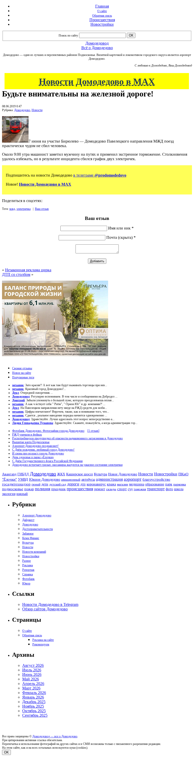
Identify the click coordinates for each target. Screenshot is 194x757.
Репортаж (28, 570)
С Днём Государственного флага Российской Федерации (47, 461)
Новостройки (102, 24)
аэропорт (132, 479)
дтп (83, 484)
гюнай (36, 484)
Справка (27, 574)
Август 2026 (33, 665)
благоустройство (156, 479)
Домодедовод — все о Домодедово (54, 736)
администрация (109, 479)
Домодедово (22, 110)
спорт (122, 489)
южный (22, 494)
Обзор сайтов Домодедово (45, 609)
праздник (58, 489)
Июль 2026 (31, 670)
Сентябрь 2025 (34, 715)
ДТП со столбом (16, 274)
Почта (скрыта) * (121, 237)
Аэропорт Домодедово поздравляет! (35, 446)
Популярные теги (23, 377)
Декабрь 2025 (33, 702)
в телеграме (99, 175)
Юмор (26, 583)
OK (6, 752)
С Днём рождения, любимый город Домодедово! (43, 449)
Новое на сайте (21, 373)
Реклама (27, 565)
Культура (100, 474)
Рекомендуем (40, 644)
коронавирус (96, 484)
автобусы (88, 479)
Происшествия (102, 20)
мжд (12, 209)
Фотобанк (28, 579)
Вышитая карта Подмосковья (31, 442)
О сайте (102, 11)
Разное (26, 561)
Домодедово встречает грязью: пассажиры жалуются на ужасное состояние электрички (67, 465)
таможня (140, 489)
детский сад (57, 484)
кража (111, 484)
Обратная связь (102, 15)
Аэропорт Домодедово (36, 515)
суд (130, 489)
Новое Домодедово (122, 474)
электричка (23, 209)
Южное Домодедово (44, 479)
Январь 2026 (33, 697)
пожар (29, 489)
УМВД (23, 479)
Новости (37, 110)
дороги (73, 484)
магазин (122, 484)
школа (178, 489)
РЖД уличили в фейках (27, 434)
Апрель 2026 (33, 683)
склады (111, 489)
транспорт (156, 489)
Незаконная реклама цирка (28, 270)
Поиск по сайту (68, 35)
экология (8, 494)
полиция (42, 488)
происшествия (80, 488)
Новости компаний (34, 551)
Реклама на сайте (43, 640)
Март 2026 (31, 688)
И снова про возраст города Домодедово (38, 453)
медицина (136, 484)
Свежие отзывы (22, 368)
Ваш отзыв (42, 209)
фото (169, 489)
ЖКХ (61, 474)
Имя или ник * (121, 228)
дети (44, 484)
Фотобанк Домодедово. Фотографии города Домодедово (48, 431)
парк (168, 484)
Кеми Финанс (30, 538)
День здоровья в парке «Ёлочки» (33, 457)
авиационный (70, 479)
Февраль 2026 (34, 692)
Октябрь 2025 (34, 711)
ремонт (99, 489)
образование (154, 484)
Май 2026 (30, 679)
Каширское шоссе (79, 474)
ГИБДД (23, 474)
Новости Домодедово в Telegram (50, 604)
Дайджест (28, 520)
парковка (179, 484)
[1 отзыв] (93, 431)
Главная (102, 6)
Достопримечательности (37, 529)
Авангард (9, 474)
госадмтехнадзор (16, 484)
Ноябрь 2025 (33, 706)
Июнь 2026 (31, 674)
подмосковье (12, 489)
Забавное (28, 533)
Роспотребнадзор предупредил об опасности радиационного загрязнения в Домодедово (67, 438)
